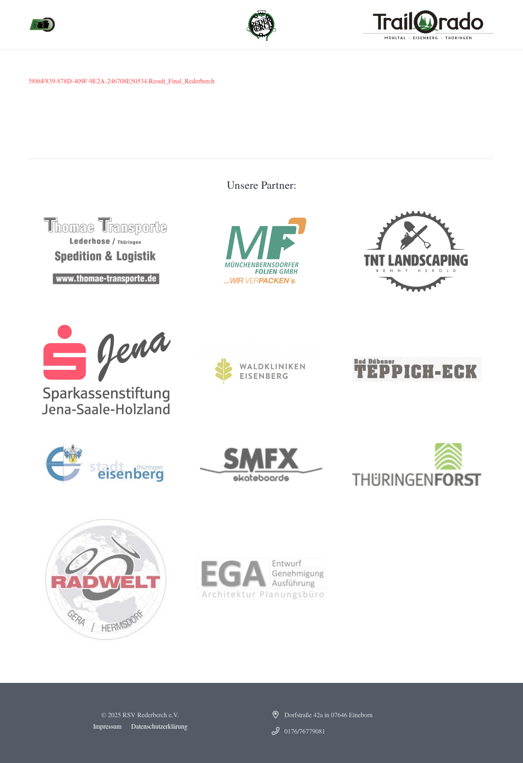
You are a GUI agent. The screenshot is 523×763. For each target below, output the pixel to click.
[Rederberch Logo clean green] (261, 24)
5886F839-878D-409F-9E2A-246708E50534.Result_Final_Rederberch (122, 80)
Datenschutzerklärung (159, 726)
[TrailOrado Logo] (427, 24)
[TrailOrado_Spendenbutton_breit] (42, 25)
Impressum (107, 726)
